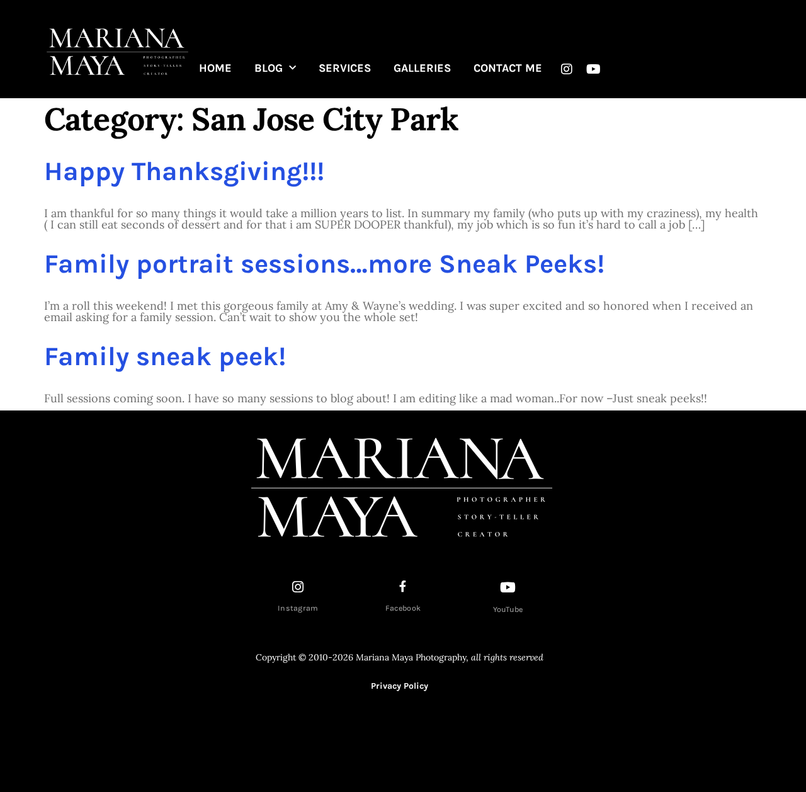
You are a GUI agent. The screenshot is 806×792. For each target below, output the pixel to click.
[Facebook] (403, 586)
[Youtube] (594, 69)
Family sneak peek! (165, 356)
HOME (215, 68)
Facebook (403, 608)
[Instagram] (567, 69)
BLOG (268, 68)
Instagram (298, 608)
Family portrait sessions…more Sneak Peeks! (324, 264)
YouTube (508, 609)
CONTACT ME (508, 68)
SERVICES (345, 68)
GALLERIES (422, 68)
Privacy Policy (399, 686)
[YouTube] (508, 587)
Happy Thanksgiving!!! (184, 171)
